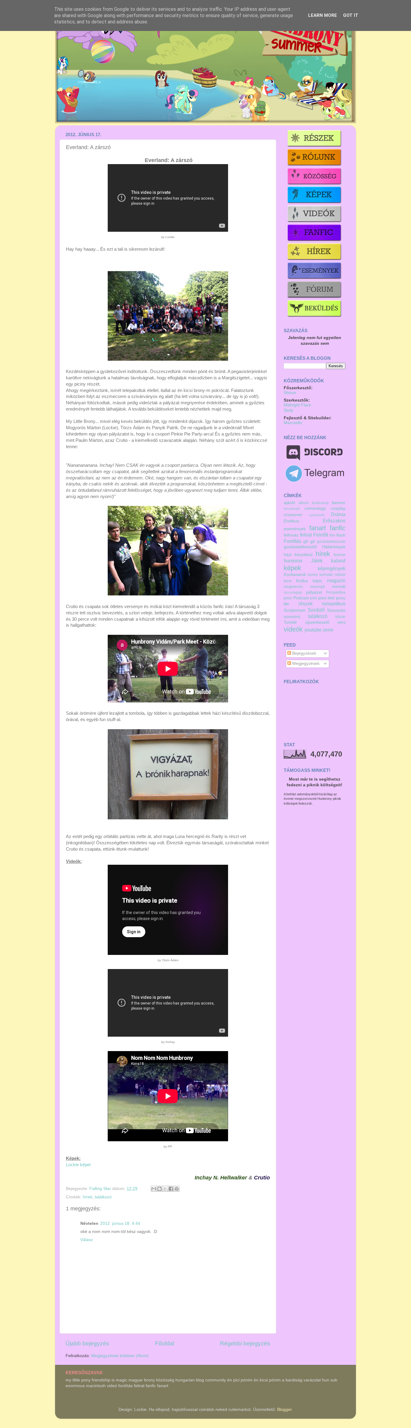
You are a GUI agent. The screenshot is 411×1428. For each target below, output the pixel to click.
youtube (313, 629)
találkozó (103, 1197)
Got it (350, 15)
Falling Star (100, 1188)
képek (292, 568)
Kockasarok (295, 574)
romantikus (333, 603)
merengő (317, 587)
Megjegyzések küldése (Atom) (120, 1355)
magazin (336, 580)
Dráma (338, 514)
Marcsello (293, 422)
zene (328, 629)
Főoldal (164, 1343)
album (303, 503)
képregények (331, 568)
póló (313, 598)
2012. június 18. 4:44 (120, 1223)
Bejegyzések (303, 653)
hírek (87, 1197)
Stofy (288, 410)
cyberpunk (317, 515)
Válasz (86, 1239)
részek (305, 603)
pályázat (314, 592)
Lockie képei (78, 1164)
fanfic (337, 528)
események (295, 529)
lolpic (317, 581)
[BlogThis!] (159, 1189)
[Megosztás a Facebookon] (171, 1189)
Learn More (322, 15)
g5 (305, 541)
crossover (293, 514)
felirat (306, 534)
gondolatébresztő (300, 547)
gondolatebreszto (331, 542)
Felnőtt (320, 534)
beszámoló (292, 508)
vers (341, 622)
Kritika (302, 581)
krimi (288, 581)
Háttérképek (333, 547)
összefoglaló (293, 592)
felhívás (291, 535)
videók (293, 629)
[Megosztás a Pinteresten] (177, 1189)
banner (338, 502)
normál (338, 586)
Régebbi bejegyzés (245, 1343)
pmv (288, 598)
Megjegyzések (305, 663)
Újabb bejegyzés (87, 1343)
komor (313, 575)
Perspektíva (335, 592)
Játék (317, 560)
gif (312, 541)
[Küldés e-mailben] (154, 1189)
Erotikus (291, 521)
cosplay (338, 508)
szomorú (292, 616)
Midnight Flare (297, 405)
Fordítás (292, 541)
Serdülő (316, 610)
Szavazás (336, 610)
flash (340, 535)
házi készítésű (298, 554)
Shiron (290, 392)
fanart (317, 528)
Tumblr (290, 622)
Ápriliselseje (320, 503)
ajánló (289, 502)
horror (339, 554)
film (332, 535)
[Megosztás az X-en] (165, 1189)
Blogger (284, 1409)
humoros (293, 560)
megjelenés (293, 587)
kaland (338, 560)
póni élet (326, 598)
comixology (315, 508)
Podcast (301, 598)
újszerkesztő (317, 622)
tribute (340, 617)
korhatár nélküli (332, 575)
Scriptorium (294, 610)
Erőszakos (334, 520)
